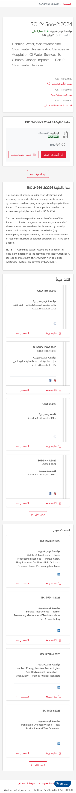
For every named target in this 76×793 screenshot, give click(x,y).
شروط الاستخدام (27, 783)
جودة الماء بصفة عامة (61, 94)
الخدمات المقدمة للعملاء (59, 105)
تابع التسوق (39, 174)
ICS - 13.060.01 (63, 89)
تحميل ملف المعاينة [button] (22, 154)
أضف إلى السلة (52, 154)
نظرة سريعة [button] (52, 333)
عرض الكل (39, 514)
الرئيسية (67, 3)
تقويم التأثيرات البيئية (61, 83)
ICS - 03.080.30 (63, 100)
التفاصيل (24, 333)
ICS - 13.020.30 (63, 78)
